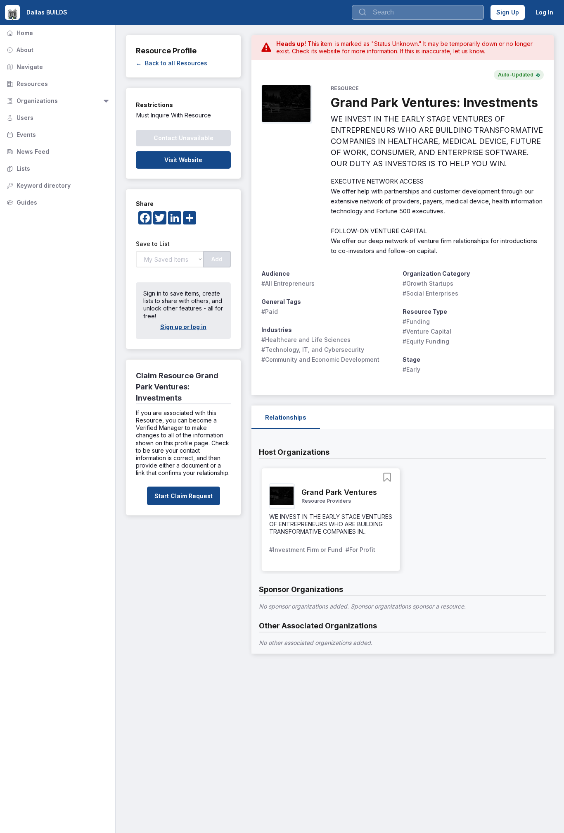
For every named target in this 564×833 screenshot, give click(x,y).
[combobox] (418, 12)
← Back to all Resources (171, 63)
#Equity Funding (426, 341)
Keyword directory (38, 185)
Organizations (31, 100)
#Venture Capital (427, 331)
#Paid (269, 311)
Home (19, 32)
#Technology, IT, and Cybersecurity (312, 349)
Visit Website (183, 159)
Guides (21, 202)
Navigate (24, 66)
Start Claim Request (183, 495)
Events (20, 134)
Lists (17, 168)
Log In (544, 12)
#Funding (416, 321)
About (19, 49)
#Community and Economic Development (320, 359)
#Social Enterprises (430, 293)
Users (19, 117)
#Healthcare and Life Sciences (306, 339)
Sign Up (507, 12)
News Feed (27, 151)
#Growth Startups (428, 283)
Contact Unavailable (183, 137)
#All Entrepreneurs (288, 283)
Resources (26, 83)
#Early (411, 369)
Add (217, 259)
